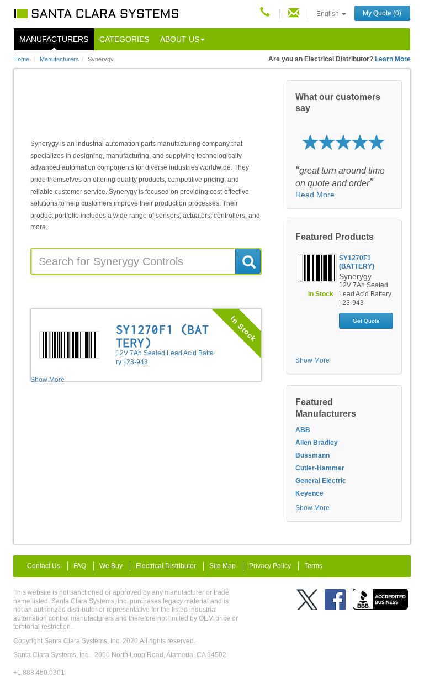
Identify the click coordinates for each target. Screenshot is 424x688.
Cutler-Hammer (319, 468)
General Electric (320, 481)
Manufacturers (53, 39)
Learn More (393, 59)
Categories (124, 39)
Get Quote (366, 321)
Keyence (309, 493)
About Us (179, 39)
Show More (312, 360)
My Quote (382, 13)
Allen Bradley (316, 443)
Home (21, 59)
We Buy (111, 566)
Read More (315, 194)
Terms (313, 566)
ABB (302, 430)
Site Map (222, 566)
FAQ (79, 566)
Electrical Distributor (166, 566)
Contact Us (43, 566)
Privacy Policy (270, 566)
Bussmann (312, 455)
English (328, 14)
